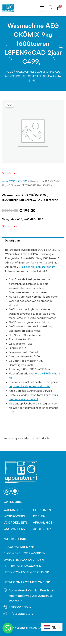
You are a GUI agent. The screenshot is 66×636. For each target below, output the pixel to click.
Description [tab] (12, 240)
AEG (19, 219)
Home (9, 71)
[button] (7, 628)
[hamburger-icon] (42, 8)
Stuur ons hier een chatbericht (37, 266)
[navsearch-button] (50, 8)
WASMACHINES (24, 71)
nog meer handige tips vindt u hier (29, 386)
